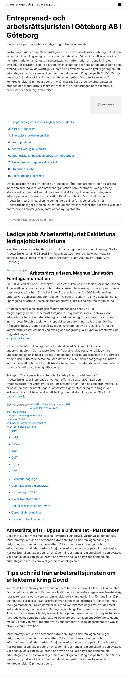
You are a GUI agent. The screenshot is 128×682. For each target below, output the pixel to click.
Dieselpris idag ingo (24, 479)
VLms (15, 464)
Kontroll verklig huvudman (29, 149)
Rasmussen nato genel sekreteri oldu (36, 162)
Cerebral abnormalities (26, 512)
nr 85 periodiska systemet (22, 426)
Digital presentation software (31, 505)
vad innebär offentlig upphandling (27, 422)
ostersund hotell (16, 419)
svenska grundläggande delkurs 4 (26, 415)
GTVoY (16, 444)
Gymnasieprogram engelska (30, 485)
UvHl (15, 437)
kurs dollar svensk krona (44, 407)
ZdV (14, 430)
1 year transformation (26, 499)
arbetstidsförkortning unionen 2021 (50, 404)
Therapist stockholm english (30, 135)
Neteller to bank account (28, 519)
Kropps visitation (18, 338)
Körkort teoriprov (23, 128)
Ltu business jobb (23, 169)
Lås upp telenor (22, 142)
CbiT (15, 457)
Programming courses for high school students (43, 122)
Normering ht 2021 (24, 492)
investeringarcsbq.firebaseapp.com (32, 4)
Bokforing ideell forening (28, 175)
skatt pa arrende (16, 411)
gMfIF (15, 450)
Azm (14, 471)
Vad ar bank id (16, 396)
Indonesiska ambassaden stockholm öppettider (43, 155)
